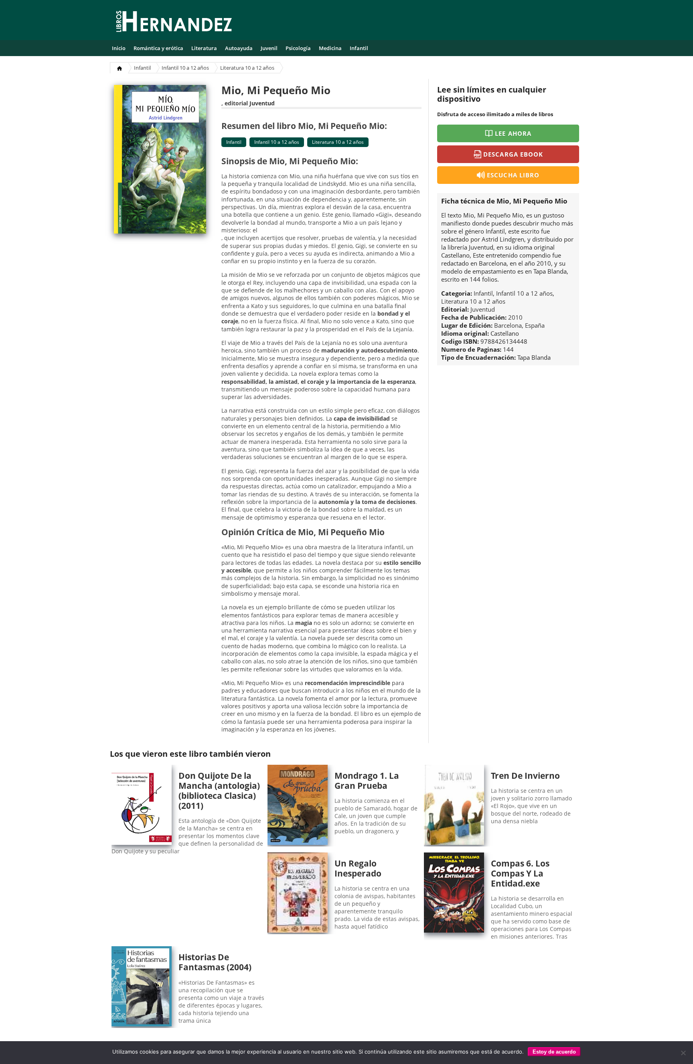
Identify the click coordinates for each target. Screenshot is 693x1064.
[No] (683, 1053)
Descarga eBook (513, 154)
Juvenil (269, 48)
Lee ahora (513, 133)
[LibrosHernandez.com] (174, 23)
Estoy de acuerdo (554, 1052)
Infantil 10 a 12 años (185, 67)
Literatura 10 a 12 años (247, 67)
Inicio (119, 48)
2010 (515, 317)
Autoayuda (239, 48)
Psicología (298, 48)
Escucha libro (513, 175)
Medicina (330, 48)
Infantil (359, 48)
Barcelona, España (519, 325)
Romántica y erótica (158, 48)
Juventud (262, 103)
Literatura (204, 48)
